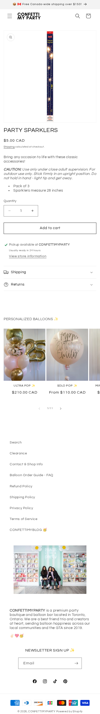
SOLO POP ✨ (67, 385)
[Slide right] (60, 408)
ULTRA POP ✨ (24, 385)
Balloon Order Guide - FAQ (31, 475)
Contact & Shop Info (26, 464)
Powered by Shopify (69, 711)
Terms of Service (24, 519)
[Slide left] (39, 408)
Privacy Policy (21, 508)
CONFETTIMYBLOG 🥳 (28, 530)
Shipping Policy (22, 497)
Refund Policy (21, 486)
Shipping (9, 147)
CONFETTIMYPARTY (42, 711)
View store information (27, 256)
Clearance (18, 453)
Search (16, 442)
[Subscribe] (76, 663)
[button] (9, 16)
